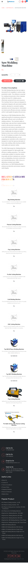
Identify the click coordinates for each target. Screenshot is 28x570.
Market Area (5, 494)
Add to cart (14, 194)
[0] (25, 2)
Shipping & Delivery (7, 489)
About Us (4, 480)
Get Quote (18, 81)
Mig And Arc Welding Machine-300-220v (12, 518)
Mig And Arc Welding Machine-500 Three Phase (14, 522)
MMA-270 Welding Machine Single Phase (12, 529)
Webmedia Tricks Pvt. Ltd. (17, 559)
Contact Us (5, 482)
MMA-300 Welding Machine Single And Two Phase (13, 538)
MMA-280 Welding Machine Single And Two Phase (13, 532)
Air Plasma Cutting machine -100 (10, 504)
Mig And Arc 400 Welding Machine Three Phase (14, 520)
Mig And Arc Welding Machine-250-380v (12, 515)
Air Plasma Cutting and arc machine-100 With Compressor (13, 507)
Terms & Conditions (7, 485)
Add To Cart (7, 81)
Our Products (9, 7)
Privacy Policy (5, 487)
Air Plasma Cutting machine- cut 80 (11, 502)
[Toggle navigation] (2, 1)
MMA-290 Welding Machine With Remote (12, 535)
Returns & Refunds (7, 491)
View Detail (14, 190)
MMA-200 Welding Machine (9, 524)
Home (3, 7)
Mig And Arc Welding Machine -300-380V (12, 513)
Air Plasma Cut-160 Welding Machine (11, 511)
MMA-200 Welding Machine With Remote (12, 527)
